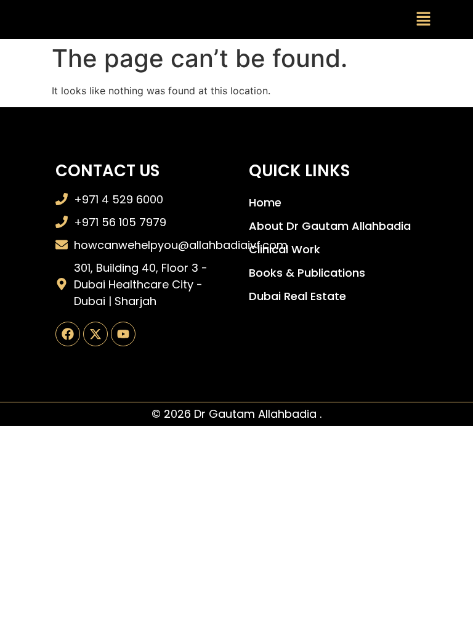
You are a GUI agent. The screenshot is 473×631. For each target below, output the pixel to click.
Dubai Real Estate (297, 296)
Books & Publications (307, 272)
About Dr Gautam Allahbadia (330, 226)
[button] (423, 19)
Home (265, 202)
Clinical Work (284, 249)
